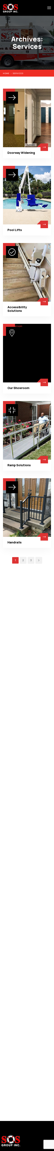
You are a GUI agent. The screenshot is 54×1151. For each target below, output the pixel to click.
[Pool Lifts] (27, 195)
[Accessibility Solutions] (27, 272)
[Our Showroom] (27, 353)
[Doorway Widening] (27, 118)
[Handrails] (27, 507)
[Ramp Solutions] (27, 430)
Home (6, 73)
